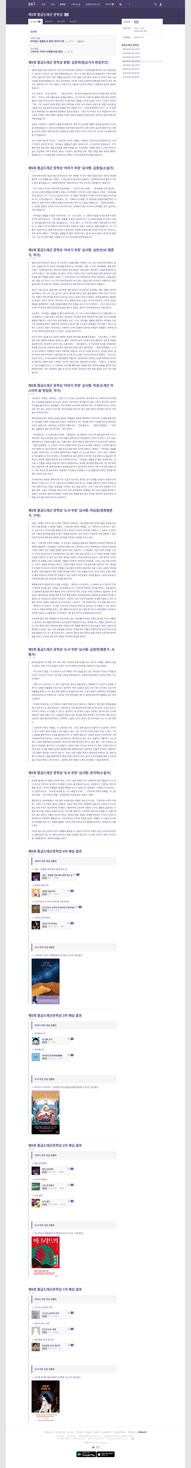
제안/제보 (88, 1432)
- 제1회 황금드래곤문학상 (130, 77)
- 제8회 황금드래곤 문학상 (131, 49)
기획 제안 (79, 1432)
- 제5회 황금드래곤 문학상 (131, 61)
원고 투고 (71, 1432)
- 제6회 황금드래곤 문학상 (131, 57)
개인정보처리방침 (119, 1432)
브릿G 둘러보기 (60, 1432)
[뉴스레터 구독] (97, 1447)
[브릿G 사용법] (120, 4)
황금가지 (89, 1442)
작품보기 (80, 41)
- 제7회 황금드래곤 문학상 (131, 53)
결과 (35, 21)
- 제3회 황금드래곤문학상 (130, 69)
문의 (132, 1439)
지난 (72, 21)
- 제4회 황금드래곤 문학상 (131, 65)
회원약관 (97, 1432)
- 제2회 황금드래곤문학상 (130, 73)
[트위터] (93, 1447)
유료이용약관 (106, 1432)
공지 (61, 21)
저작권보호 (131, 1432)
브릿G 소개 (48, 1432)
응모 (48, 21)
